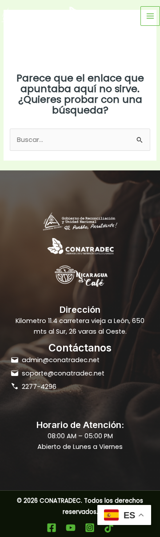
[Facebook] (51, 528)
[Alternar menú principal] (150, 16)
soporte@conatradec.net (63, 373)
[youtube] (71, 528)
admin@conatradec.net (61, 359)
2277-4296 (39, 386)
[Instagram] (90, 528)
